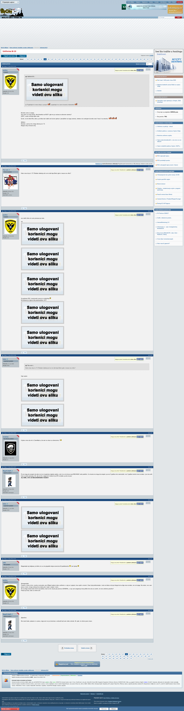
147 (148, 59)
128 (80, 59)
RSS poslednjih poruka (163, 160)
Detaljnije (80, 675)
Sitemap (93, 693)
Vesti (104, 697)
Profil (25, 160)
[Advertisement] (92, 34)
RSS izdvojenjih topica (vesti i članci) (167, 165)
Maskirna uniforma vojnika (164, 135)
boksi (4, 359)
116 (38, 59)
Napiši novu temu (9, 56)
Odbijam (113, 709)
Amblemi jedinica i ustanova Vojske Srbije (168, 131)
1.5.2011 (151, 55)
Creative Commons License (114, 701)
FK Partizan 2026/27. (163, 213)
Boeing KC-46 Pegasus (163, 203)
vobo (4, 562)
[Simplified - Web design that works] (118, 703)
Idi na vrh (151, 659)
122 (59, 59)
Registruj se (145, 2)
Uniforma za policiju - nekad (165, 126)
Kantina (151, 2)
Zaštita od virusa (115, 697)
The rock (5, 170)
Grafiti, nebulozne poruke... (164, 218)
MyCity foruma (35, 704)
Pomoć (174, 2)
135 (105, 59)
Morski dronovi (161, 184)
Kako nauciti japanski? (163, 243)
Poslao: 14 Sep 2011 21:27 (10, 499)
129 (84, 59)
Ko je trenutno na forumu (11, 673)
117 (41, 59)
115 (35, 59)
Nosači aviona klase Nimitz (164, 194)
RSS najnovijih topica (163, 156)
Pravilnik (157, 2)
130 (87, 59)
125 (70, 59)
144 (137, 59)
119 (48, 59)
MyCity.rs (108, 697)
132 (94, 59)
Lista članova (163, 2)
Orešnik (159, 90)
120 (52, 59)
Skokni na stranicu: (141, 64)
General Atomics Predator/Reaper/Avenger (169, 199)
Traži (169, 2)
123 (63, 59)
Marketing (179, 2)
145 (141, 59)
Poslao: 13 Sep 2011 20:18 (10, 66)
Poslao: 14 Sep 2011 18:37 (10, 467)
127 (77, 59)
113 (28, 59)
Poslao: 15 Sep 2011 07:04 (10, 576)
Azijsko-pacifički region (163, 179)
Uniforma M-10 (43, 47)
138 (116, 59)
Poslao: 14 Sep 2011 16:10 (10, 432)
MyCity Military (130, 2)
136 (109, 59)
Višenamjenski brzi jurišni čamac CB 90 (168, 175)
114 (31, 59)
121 (55, 59)
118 (45, 59)
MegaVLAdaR (7, 471)
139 (119, 59)
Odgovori (22, 56)
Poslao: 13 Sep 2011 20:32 (10, 211)
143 (133, 59)
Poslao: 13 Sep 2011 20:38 (10, 355)
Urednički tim (100, 693)
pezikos (5, 70)
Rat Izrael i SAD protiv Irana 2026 (166, 80)
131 (91, 59)
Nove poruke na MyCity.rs (163, 209)
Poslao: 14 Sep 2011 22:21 (10, 558)
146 (144, 59)
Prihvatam (104, 709)
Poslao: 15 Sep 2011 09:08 (10, 610)
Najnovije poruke (84, 693)
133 (98, 59)
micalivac (6, 437)
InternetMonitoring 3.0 (163, 222)
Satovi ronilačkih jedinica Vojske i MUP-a (168, 146)
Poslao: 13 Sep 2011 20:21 (10, 166)
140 (123, 59)
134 (102, 59)
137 (112, 59)
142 (130, 59)
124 (66, 59)
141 (126, 59)
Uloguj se (138, 2)
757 (151, 59)
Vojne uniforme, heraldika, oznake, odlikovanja (21, 47)
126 (73, 59)
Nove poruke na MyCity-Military (164, 171)
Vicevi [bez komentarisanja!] (165, 239)
